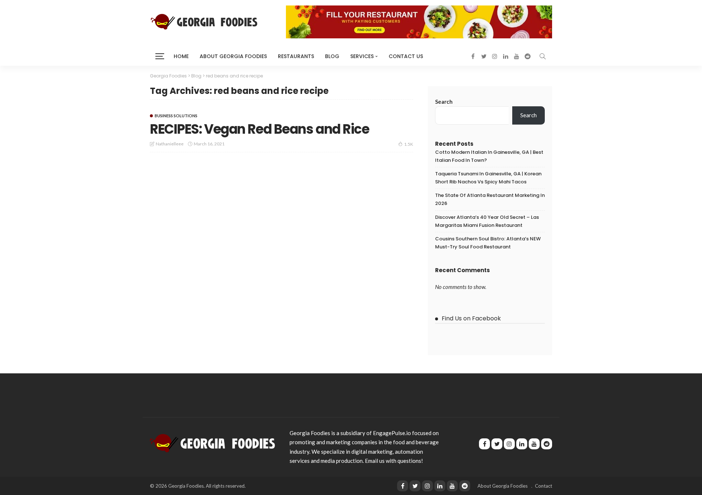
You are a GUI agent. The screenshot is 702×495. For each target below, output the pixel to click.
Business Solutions (176, 116)
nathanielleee (170, 143)
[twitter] (415, 485)
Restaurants (296, 56)
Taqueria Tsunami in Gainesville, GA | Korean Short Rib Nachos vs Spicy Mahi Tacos (488, 177)
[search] (542, 56)
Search (444, 101)
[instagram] (427, 485)
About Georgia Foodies (233, 56)
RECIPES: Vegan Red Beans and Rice (259, 129)
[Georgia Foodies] (212, 442)
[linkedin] (439, 485)
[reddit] (464, 485)
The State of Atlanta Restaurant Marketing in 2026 (490, 199)
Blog (332, 56)
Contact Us (406, 56)
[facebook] (402, 485)
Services (362, 56)
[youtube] (452, 485)
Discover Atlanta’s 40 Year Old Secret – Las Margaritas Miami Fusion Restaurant (487, 221)
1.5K (408, 144)
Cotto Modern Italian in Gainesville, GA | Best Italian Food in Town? (489, 156)
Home (181, 56)
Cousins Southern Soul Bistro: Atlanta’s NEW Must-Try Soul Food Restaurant (488, 242)
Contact (543, 486)
